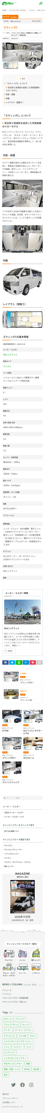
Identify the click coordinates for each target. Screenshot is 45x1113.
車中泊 (27, 1069)
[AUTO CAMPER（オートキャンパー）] (9, 3)
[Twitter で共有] (12, 662)
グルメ (32, 1035)
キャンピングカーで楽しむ (15, 1001)
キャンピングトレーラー (13, 849)
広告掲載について (8, 1102)
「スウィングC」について (16, 83)
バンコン (14, 17)
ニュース (7, 990)
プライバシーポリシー (10, 1098)
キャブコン (8, 845)
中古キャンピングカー (13, 1063)
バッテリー (17, 1047)
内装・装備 (10, 94)
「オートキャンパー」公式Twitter (13, 1085)
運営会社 (5, 1094)
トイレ (6, 1047)
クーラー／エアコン (23, 1030)
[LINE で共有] (19, 662)
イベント (7, 994)
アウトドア (20, 1019)
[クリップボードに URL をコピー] (39, 662)
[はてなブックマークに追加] (26, 662)
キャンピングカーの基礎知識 (16, 998)
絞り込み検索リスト (11, 831)
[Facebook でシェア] (5, 662)
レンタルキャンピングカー (15, 1058)
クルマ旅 (22, 1035)
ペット (29, 1047)
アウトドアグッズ (11, 1024)
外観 (7, 98)
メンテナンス (9, 1052)
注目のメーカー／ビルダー (14, 812)
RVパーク (8, 1019)
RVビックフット (16, 21)
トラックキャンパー (11, 853)
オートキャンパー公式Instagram (31, 1085)
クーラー (7, 1030)
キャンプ (26, 1024)
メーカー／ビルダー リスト (14, 816)
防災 (6, 1074)
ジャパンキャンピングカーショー (18, 1041)
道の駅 (36, 1069)
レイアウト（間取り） (15, 102)
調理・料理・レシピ (12, 1069)
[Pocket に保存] (32, 662)
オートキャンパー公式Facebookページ (22, 1085)
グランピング (9, 1035)
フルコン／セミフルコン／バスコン (17, 862)
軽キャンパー (9, 866)
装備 (28, 1063)
